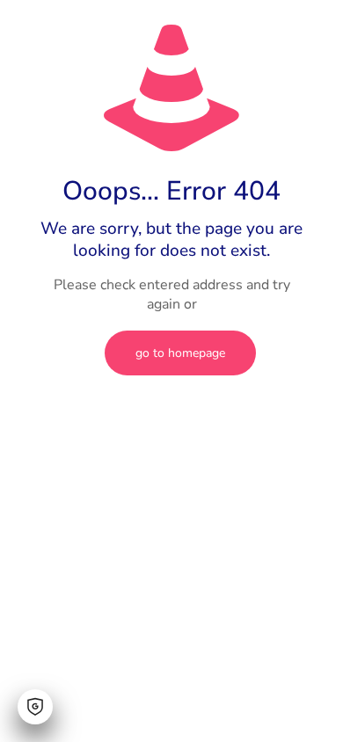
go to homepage (180, 353)
